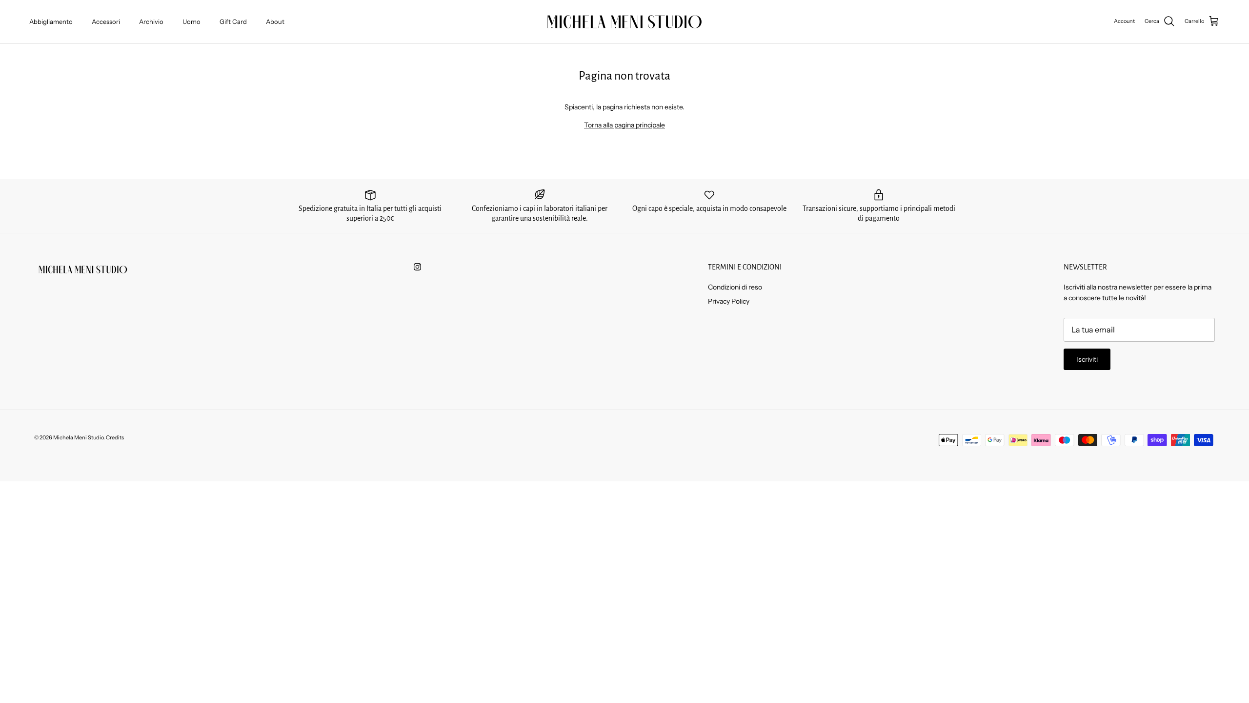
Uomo (191, 21)
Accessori (106, 21)
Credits (115, 437)
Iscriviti (1087, 359)
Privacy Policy (728, 301)
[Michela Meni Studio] (624, 22)
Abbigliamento (51, 21)
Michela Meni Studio (78, 437)
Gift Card (233, 21)
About (275, 21)
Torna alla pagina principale (624, 125)
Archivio (151, 21)
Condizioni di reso (735, 287)
